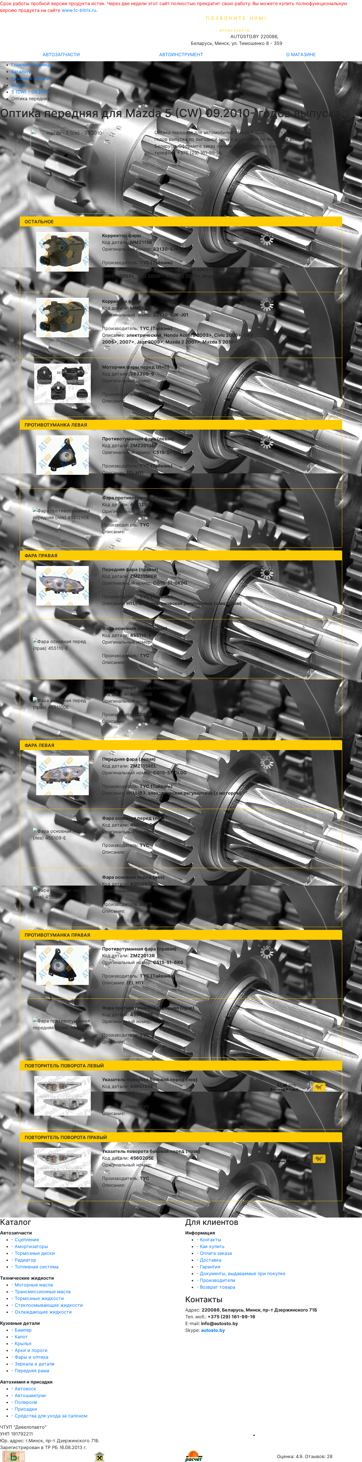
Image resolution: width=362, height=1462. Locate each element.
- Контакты (209, 1239)
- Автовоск (23, 1388)
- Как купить (211, 1246)
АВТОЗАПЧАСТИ (61, 54)
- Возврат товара (216, 1287)
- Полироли (24, 1402)
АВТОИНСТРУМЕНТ (181, 54)
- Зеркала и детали (33, 1364)
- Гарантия (208, 1266)
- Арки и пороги (29, 1350)
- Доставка (209, 1260)
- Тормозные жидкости (37, 1298)
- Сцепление (25, 1239)
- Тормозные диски (33, 1253)
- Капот (19, 1336)
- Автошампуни (28, 1395)
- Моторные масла (32, 1285)
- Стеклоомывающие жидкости (47, 1305)
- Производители (216, 1280)
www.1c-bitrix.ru (79, 10)
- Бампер (21, 1330)
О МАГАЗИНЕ (301, 54)
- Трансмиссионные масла (41, 1291)
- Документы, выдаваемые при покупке (241, 1273)
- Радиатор (23, 1260)
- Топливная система (35, 1266)
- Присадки (24, 1409)
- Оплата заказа (214, 1253)
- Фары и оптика (29, 1357)
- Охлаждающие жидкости (41, 1312)
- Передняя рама (30, 1370)
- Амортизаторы (29, 1246)
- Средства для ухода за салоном (49, 1416)
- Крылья (21, 1343)
